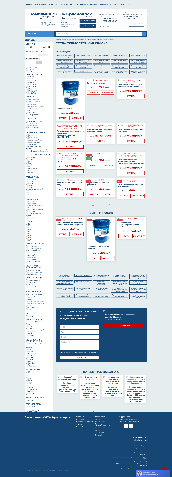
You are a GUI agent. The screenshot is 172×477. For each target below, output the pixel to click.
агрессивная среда (35, 294)
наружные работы (34, 123)
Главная (28, 4)
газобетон (32, 165)
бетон (30, 161)
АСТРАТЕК (32, 84)
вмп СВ (30, 400)
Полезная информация (87, 4)
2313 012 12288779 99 (35, 343)
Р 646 (30, 191)
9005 (30, 386)
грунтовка (31, 103)
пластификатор (33, 114)
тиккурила (32, 332)
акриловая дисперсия (36, 205)
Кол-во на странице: (33, 51)
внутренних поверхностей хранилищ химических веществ (37, 150)
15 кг (29, 233)
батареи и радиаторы (36, 139)
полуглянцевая (33, 286)
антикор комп (33, 129)
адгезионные (33, 246)
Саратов (31, 357)
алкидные (31, 211)
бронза (30, 163)
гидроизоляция (33, 99)
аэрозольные (32, 256)
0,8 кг (30, 228)
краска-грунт (32, 108)
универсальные (33, 127)
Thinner (30, 181)
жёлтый (31, 387)
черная (30, 382)
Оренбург (31, 363)
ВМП (30, 88)
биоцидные (32, 259)
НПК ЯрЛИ (32, 92)
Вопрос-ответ (67, 4)
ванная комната (33, 144)
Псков (30, 351)
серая (30, 378)
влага (30, 298)
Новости (53, 4)
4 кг (29, 230)
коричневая (32, 389)
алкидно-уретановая (35, 209)
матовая (31, 284)
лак (29, 110)
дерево (31, 172)
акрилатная (32, 202)
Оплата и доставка (109, 4)
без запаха (32, 257)
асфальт (31, 159)
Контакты (125, 4)
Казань (30, 359)
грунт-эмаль (32, 105)
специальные (33, 125)
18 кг (30, 237)
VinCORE (31, 82)
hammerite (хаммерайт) (36, 330)
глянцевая (31, 282)
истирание (32, 307)
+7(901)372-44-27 (133, 19)
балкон (30, 135)
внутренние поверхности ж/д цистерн (37, 147)
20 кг (30, 239)
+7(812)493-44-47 (109, 21)
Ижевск (31, 355)
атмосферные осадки (36, 296)
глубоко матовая (34, 280)
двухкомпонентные (35, 270)
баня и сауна (32, 137)
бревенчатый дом (34, 142)
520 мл (30, 224)
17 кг (29, 235)
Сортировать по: (31, 55)
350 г (30, 372)
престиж (31, 335)
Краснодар (32, 353)
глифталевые (32, 217)
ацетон (30, 183)
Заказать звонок (88, 26)
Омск (30, 361)
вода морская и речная (36, 301)
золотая (31, 393)
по (27, 59)
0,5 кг (30, 226)
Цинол (30, 324)
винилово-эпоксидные (36, 213)
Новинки (31, 69)
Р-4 (29, 195)
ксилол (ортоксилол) (35, 189)
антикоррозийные (34, 248)
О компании (40, 4)
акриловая (32, 203)
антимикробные (34, 250)
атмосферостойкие (35, 254)
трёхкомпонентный (35, 274)
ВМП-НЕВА (32, 90)
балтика (31, 316)
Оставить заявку (88, 21)
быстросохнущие (34, 261)
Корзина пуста (138, 24)
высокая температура (36, 303)
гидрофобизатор (34, 101)
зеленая (31, 391)
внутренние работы (35, 121)
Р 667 (30, 193)
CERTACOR (32, 80)
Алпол (30, 326)
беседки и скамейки (35, 141)
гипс (29, 167)
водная (30, 215)
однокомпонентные (35, 272)
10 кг (30, 231)
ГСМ (29, 305)
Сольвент (31, 406)
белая (30, 380)
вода (30, 187)
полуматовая (32, 288)
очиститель (32, 112)
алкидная (31, 207)
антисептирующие (35, 252)
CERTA (30, 79)
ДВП (30, 170)
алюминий (32, 157)
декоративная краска (36, 106)
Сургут (30, 365)
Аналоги (31, 328)
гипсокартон (32, 169)
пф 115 (30, 334)
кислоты (31, 309)
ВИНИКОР (32, 86)
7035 (30, 384)
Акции (30, 71)
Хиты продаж (32, 67)
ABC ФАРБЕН (33, 77)
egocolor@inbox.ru (88, 17)
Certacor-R (32, 179)
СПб (29, 350)
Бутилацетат (32, 185)
